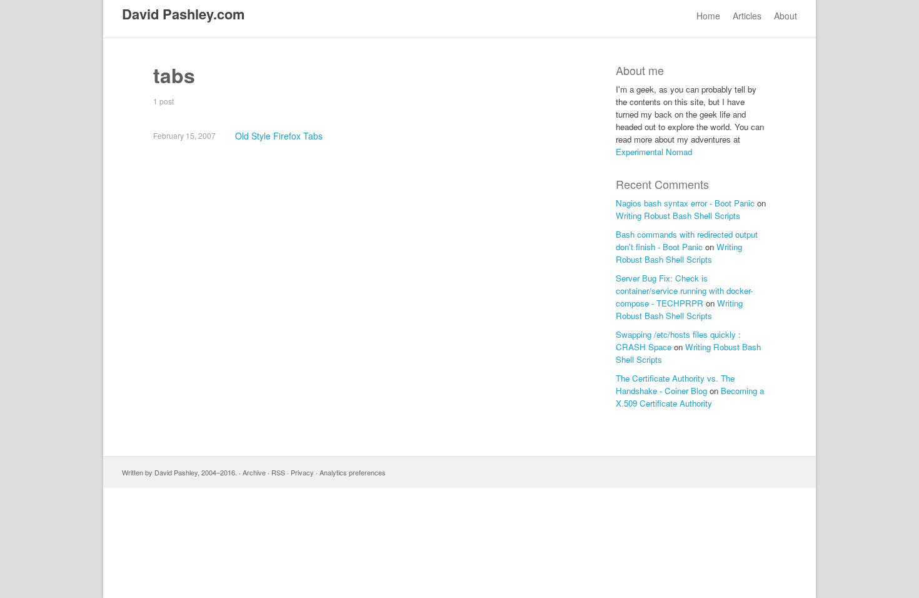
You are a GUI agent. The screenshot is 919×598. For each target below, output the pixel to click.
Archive (254, 472)
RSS (278, 472)
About (785, 15)
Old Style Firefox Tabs (279, 135)
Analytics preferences (352, 472)
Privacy (302, 472)
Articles (747, 15)
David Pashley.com (183, 14)
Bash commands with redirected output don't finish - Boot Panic (687, 240)
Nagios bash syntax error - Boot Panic (685, 203)
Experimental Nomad (654, 152)
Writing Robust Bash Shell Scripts (678, 215)
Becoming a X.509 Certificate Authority (690, 397)
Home (708, 15)
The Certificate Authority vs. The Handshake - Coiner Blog (675, 384)
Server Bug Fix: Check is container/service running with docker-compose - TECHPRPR (684, 290)
